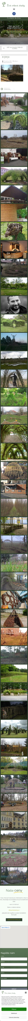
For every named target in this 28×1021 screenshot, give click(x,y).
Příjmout (14, 1009)
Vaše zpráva (4, 978)
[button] (26, 992)
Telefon (2, 972)
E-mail (2, 967)
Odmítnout (14, 1013)
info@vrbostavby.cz (14, 910)
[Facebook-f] (14, 13)
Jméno (2, 956)
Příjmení (3, 961)
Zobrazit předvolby (14, 1017)
